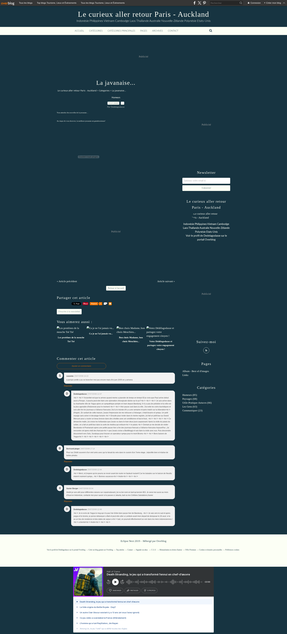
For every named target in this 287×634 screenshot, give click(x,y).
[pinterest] (204, 3)
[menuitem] (79, 31)
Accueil (79, 31)
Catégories (96, 31)
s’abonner (117, 590)
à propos (151, 590)
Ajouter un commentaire (81, 366)
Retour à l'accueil (116, 288)
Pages (143, 31)
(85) (189, 395)
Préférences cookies (232, 550)
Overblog (161, 541)
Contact (173, 31)
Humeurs (116, 98)
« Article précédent (67, 281)
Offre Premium (190, 550)
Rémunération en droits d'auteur (171, 550)
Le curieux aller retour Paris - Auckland (143, 14)
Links (185, 375)
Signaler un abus (142, 550)
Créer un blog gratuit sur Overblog (100, 550)
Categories (104, 90)
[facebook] (194, 3)
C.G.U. (154, 550)
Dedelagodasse (212, 235)
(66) (197, 402)
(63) (189, 406)
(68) (189, 398)
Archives (157, 31)
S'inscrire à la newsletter (69, 312)
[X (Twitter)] (199, 3)
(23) (192, 410)
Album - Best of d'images (195, 371)
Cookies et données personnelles (210, 550)
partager (134, 590)
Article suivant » (166, 281)
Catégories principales (121, 31)
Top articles (120, 550)
